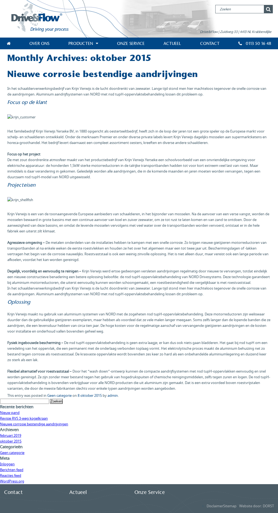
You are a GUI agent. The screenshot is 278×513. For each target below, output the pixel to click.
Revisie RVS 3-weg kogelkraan (24, 418)
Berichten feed (11, 469)
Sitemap (229, 506)
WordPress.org (12, 481)
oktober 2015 (10, 441)
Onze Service (131, 43)
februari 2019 (10, 435)
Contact (210, 43)
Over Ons (39, 43)
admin (113, 395)
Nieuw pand (10, 412)
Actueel (172, 43)
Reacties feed (10, 475)
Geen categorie (59, 395)
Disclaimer (215, 506)
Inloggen (7, 464)
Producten (80, 43)
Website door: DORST (256, 506)
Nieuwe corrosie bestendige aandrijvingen (102, 74)
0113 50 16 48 (258, 43)
